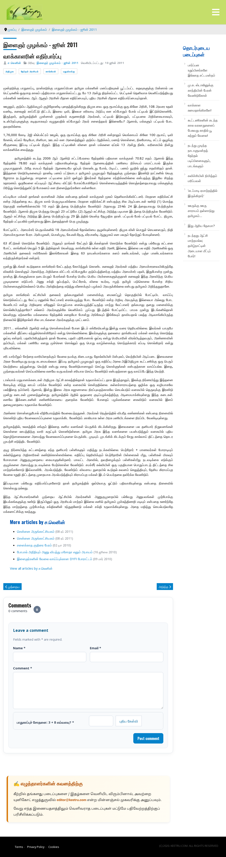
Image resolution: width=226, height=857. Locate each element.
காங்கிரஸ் (51, 71)
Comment (22, 668)
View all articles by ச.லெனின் (31, 568)
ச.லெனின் (14, 63)
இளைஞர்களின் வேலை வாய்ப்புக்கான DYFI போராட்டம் (54, 559)
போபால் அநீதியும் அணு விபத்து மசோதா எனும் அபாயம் (55, 552)
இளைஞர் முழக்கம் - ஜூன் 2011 (58, 63)
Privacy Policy (35, 847)
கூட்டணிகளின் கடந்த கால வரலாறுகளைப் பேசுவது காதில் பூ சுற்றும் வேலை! (203, 128)
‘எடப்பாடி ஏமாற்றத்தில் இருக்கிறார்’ (202, 193)
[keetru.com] (24, 12)
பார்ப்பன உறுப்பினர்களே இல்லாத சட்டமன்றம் (201, 70)
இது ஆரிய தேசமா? (201, 225)
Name (19, 648)
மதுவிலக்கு (69, 71)
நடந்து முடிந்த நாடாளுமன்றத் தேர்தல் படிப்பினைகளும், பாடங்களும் (199, 155)
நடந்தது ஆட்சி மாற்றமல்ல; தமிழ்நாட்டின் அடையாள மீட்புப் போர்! (199, 245)
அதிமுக (10, 71)
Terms (19, 847)
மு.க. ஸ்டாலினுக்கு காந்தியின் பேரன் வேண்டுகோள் (200, 90)
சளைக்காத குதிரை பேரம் (34, 545)
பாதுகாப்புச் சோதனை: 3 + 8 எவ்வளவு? (45, 722)
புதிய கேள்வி (128, 721)
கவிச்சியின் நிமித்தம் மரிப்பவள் (202, 178)
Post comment (148, 738)
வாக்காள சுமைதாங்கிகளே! (199, 107)
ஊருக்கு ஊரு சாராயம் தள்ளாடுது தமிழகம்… (201, 210)
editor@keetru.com (71, 800)
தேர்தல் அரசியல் (30, 71)
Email (95, 648)
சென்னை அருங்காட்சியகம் (36, 531)
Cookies (53, 847)
